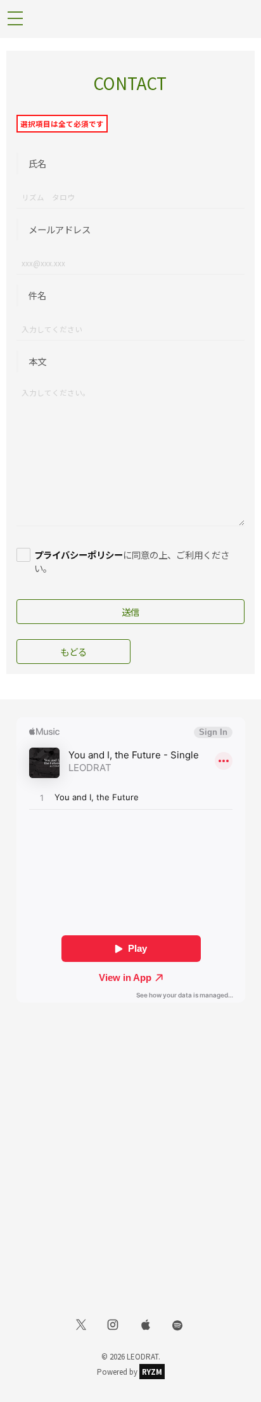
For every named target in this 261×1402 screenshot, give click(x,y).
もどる (73, 651)
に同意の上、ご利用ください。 (131, 561)
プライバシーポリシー (78, 554)
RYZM (152, 1371)
